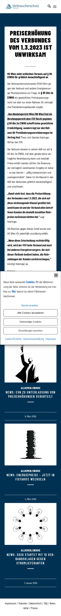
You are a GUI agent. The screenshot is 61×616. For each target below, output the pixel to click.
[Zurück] (9, 435)
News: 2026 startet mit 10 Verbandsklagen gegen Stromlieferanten (30, 559)
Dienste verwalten (29, 305)
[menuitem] (47, 6)
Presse (34, 608)
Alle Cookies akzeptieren (30, 312)
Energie (36, 387)
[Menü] (54, 7)
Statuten (23, 603)
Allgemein (26, 387)
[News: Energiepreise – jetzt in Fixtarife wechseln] (30, 444)
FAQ (45, 603)
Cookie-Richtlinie (13, 338)
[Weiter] (51, 435)
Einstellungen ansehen (30, 330)
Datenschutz (35, 603)
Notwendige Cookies (30, 321)
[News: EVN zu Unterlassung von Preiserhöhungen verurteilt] (30, 361)
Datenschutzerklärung (33, 338)
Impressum (51, 338)
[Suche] (47, 6)
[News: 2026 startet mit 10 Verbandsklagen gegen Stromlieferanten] (30, 524)
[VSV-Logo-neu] (25, 6)
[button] (56, 275)
